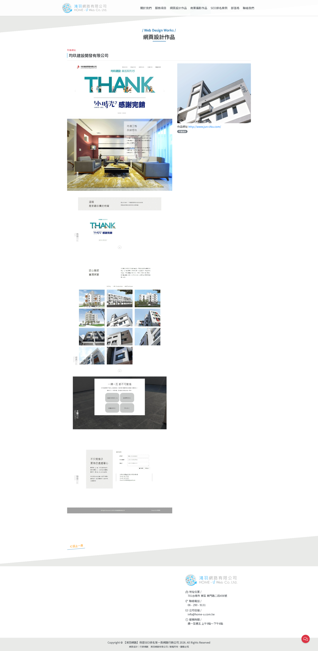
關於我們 (146, 8)
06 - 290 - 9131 (197, 605)
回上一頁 (78, 545)
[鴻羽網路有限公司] (84, 8)
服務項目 (160, 8)
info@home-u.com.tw (201, 614)
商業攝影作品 (198, 8)
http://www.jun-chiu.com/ (204, 127)
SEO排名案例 (219, 8)
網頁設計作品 (178, 8)
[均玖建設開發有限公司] (214, 93)
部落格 (235, 8)
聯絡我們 (248, 8)
